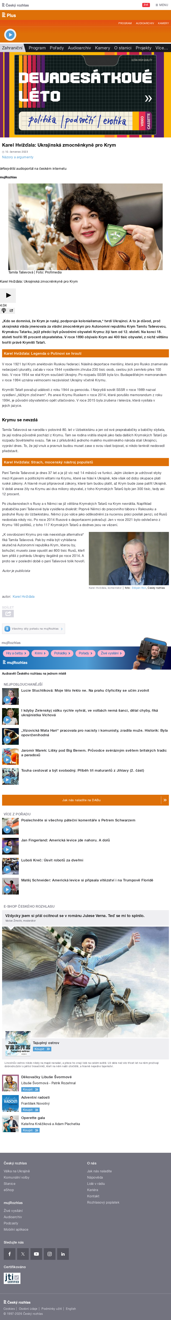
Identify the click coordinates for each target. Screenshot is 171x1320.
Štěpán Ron (139, 587)
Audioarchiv (145, 23)
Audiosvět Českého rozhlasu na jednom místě (34, 673)
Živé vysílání (109, 653)
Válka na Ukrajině (17, 1171)
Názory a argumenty (18, 157)
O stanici (122, 47)
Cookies (9, 1308)
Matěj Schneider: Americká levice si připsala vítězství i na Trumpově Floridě (87, 880)
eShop (9, 1190)
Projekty (144, 47)
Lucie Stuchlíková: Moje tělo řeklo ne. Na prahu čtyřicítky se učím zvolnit (85, 690)
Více (162, 47)
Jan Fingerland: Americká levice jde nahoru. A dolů (65, 840)
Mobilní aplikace (16, 1229)
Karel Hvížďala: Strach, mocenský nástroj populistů (48, 462)
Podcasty (11, 1223)
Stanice (9, 1184)
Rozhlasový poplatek (103, 1202)
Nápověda (95, 1177)
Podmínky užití (51, 1308)
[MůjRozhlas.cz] (8, 178)
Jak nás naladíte (99, 1171)
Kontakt (93, 1196)
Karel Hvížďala (24, 597)
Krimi (38, 653)
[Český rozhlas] (15, 5)
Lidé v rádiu (96, 1184)
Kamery (163, 23)
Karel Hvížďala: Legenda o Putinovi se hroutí (43, 353)
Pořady (57, 47)
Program (125, 23)
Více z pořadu (17, 814)
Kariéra (92, 1190)
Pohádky (60, 653)
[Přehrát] (8, 295)
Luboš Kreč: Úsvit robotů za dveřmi (52, 860)
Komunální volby (16, 1177)
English (71, 1308)
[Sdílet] (11, 311)
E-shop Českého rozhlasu (29, 906)
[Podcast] (4, 311)
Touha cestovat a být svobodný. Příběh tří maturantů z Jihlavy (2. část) (82, 770)
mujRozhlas (11, 643)
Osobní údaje (28, 1308)
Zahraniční (12, 47)
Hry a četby (14, 653)
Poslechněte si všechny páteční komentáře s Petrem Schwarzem (78, 820)
